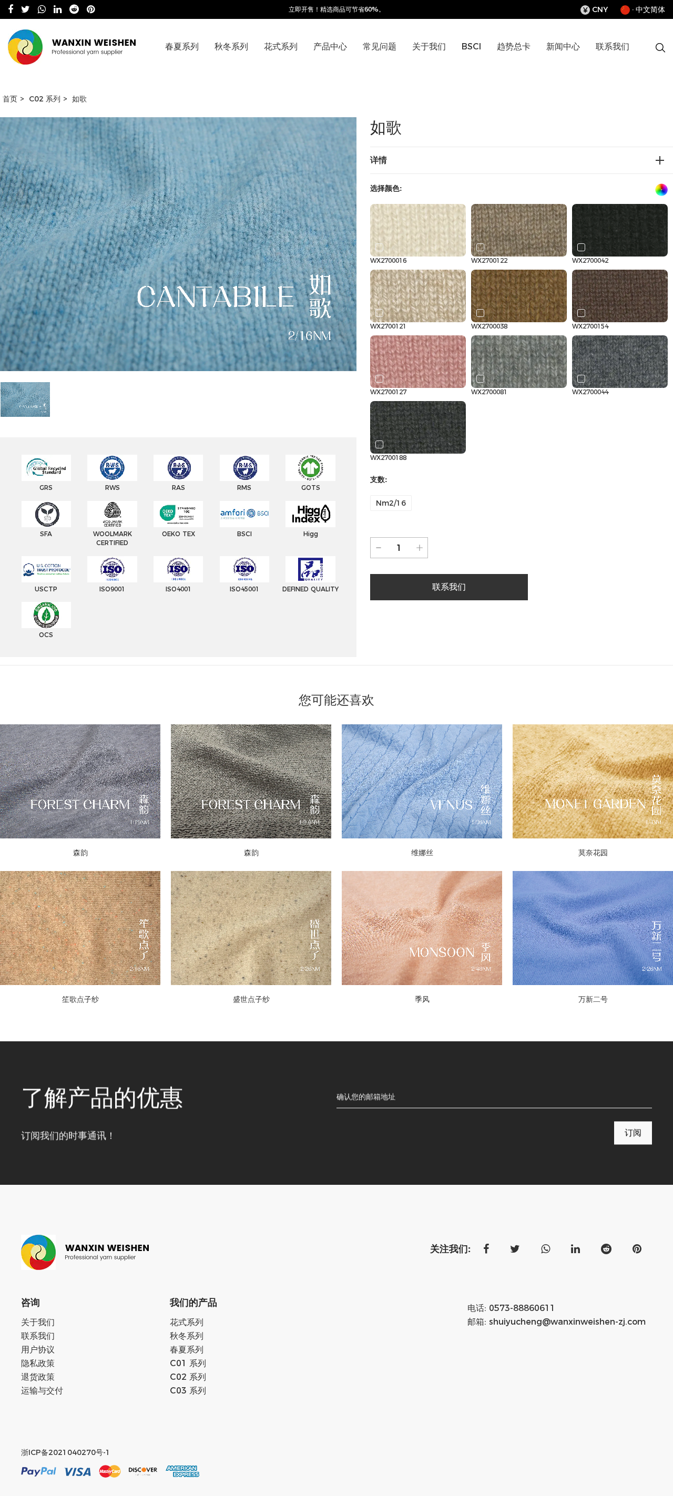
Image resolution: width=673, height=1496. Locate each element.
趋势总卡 (514, 47)
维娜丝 (422, 852)
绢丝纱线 (205, 63)
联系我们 (612, 47)
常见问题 (379, 47)
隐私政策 (38, 1363)
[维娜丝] (422, 781)
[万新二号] (593, 928)
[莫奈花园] (593, 781)
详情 (378, 160)
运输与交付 (42, 1391)
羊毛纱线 (256, 65)
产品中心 (330, 47)
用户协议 (38, 1350)
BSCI (471, 47)
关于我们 (429, 47)
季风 (422, 999)
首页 (10, 99)
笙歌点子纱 (80, 999)
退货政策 (38, 1377)
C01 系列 (355, 65)
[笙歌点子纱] (80, 928)
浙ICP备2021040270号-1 (65, 1452)
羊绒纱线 (254, 63)
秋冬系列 (231, 47)
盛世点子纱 (251, 999)
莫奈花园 (593, 852)
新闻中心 (563, 47)
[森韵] (80, 781)
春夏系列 (182, 47)
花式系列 (281, 47)
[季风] (422, 928)
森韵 (80, 852)
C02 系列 (353, 63)
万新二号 (593, 999)
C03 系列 (188, 1391)
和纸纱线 (207, 65)
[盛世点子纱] (251, 928)
